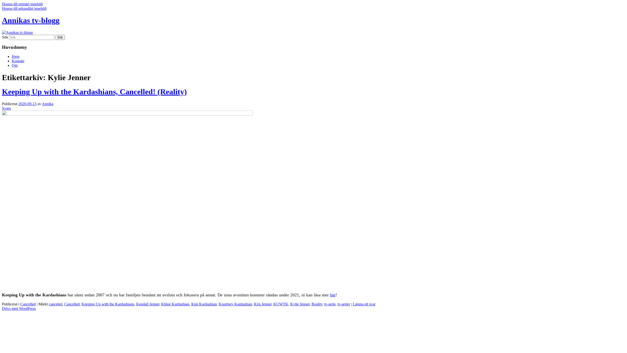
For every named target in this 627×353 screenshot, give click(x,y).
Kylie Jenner (300, 304)
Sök (5, 37)
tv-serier (344, 304)
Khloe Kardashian (175, 304)
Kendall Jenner (147, 304)
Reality (317, 304)
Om (15, 65)
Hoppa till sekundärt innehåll (24, 8)
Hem (15, 56)
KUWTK (280, 304)
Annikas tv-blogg (31, 20)
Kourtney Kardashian (235, 304)
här (333, 294)
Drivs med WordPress (19, 308)
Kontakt (18, 61)
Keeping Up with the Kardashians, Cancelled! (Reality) (94, 91)
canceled (55, 304)
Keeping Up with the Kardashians (108, 304)
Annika (47, 104)
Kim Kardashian (204, 304)
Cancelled (28, 304)
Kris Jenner (262, 304)
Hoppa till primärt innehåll (22, 4)
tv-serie (330, 304)
